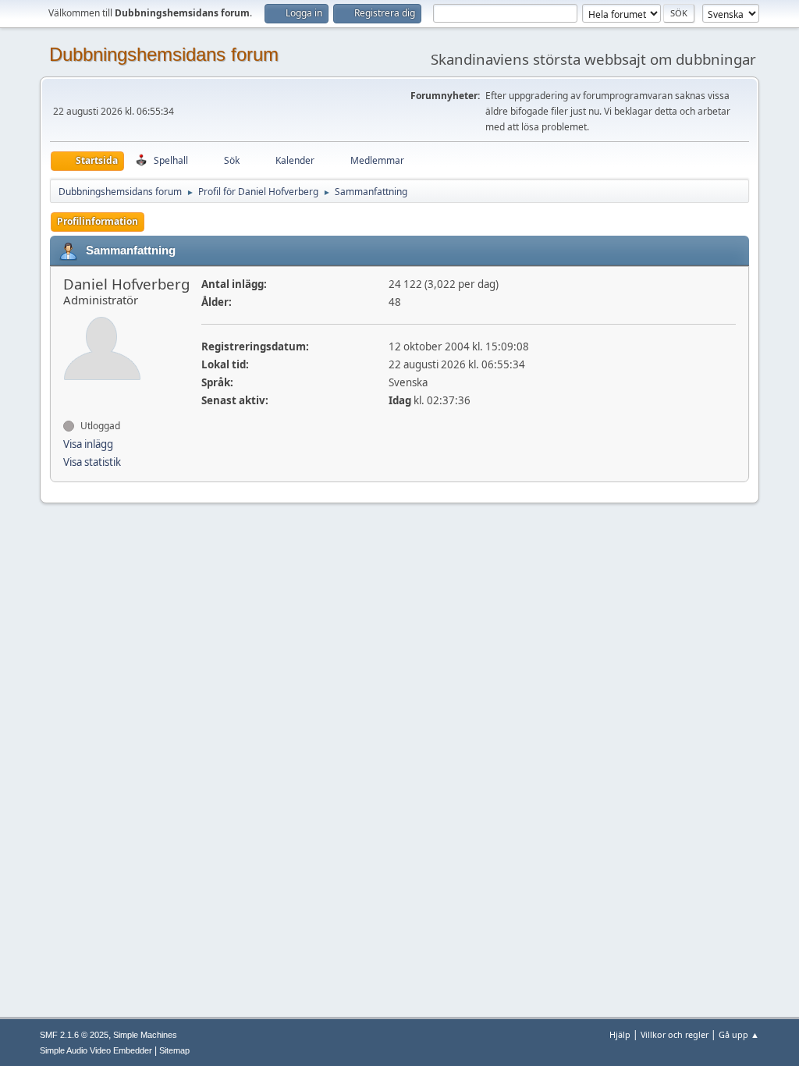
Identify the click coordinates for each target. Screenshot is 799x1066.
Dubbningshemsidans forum (164, 54)
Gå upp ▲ (739, 1034)
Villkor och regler (674, 1034)
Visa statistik (92, 462)
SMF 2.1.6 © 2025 (74, 1034)
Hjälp (619, 1034)
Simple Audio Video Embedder (96, 1050)
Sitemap (174, 1050)
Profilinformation (97, 221)
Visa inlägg (88, 444)
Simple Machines (145, 1034)
